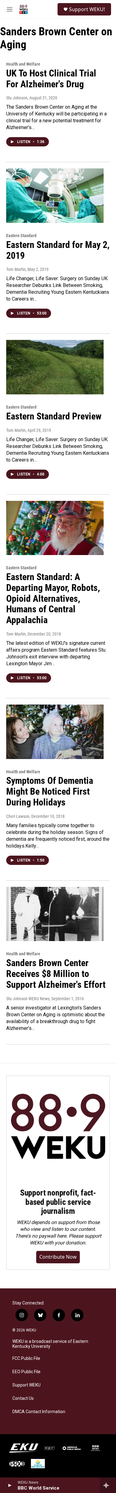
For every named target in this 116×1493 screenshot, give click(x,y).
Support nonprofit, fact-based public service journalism (58, 1202)
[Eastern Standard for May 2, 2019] (55, 195)
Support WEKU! (87, 9)
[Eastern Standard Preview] (55, 367)
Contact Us (23, 1398)
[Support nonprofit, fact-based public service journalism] (58, 1127)
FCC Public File (26, 1358)
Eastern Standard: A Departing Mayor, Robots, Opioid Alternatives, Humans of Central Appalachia (53, 598)
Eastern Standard (21, 235)
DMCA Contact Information (38, 1411)
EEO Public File (26, 1371)
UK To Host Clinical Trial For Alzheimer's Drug (51, 78)
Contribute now (58, 1256)
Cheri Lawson (17, 816)
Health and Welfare (23, 64)
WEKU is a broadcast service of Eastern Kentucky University (50, 1344)
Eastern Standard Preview (53, 416)
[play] (9, 1485)
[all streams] (108, 1485)
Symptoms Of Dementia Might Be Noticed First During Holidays (49, 791)
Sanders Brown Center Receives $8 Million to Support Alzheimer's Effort (55, 973)
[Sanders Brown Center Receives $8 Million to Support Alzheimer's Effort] (55, 914)
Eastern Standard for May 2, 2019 (58, 250)
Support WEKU (26, 1385)
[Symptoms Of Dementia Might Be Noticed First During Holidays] (55, 732)
